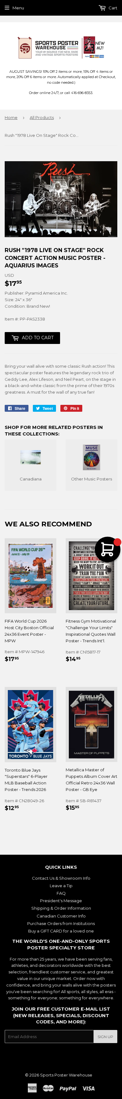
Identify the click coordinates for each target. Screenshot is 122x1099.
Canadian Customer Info (61, 915)
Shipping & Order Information (61, 908)
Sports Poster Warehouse (66, 1074)
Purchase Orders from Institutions (61, 923)
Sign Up (105, 1036)
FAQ (61, 893)
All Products (42, 117)
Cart (112, 7)
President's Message (61, 900)
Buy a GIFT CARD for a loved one (61, 930)
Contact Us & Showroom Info (61, 878)
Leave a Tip (61, 885)
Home (11, 117)
